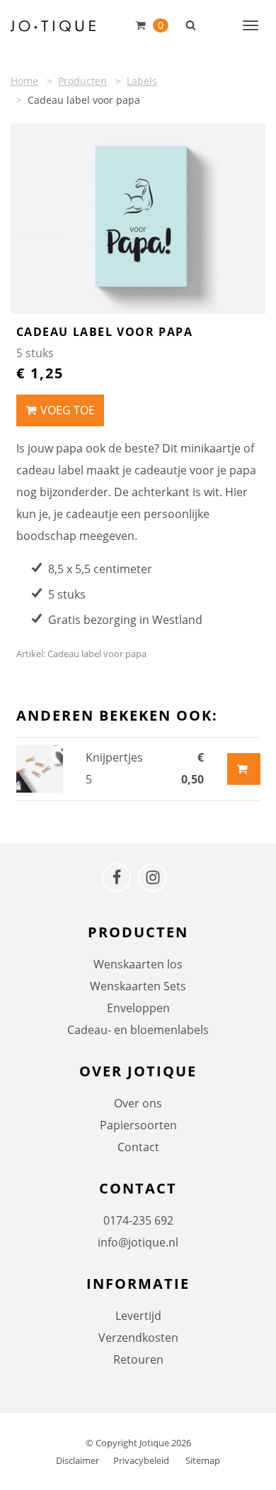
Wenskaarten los (138, 964)
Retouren (138, 1359)
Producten (82, 81)
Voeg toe (67, 410)
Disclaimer (77, 1460)
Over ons (138, 1103)
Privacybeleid (141, 1460)
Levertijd (138, 1315)
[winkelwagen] (142, 25)
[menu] (250, 25)
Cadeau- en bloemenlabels (138, 1030)
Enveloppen (138, 1008)
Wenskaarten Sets (138, 986)
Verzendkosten (138, 1337)
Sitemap (202, 1460)
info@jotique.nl (138, 1242)
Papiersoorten (138, 1125)
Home (24, 81)
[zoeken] (190, 25)
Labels (142, 81)
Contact (138, 1147)
